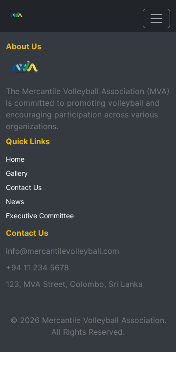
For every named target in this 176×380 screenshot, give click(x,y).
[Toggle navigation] (156, 18)
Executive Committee (40, 215)
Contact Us (24, 187)
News (15, 201)
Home (15, 159)
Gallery (17, 173)
